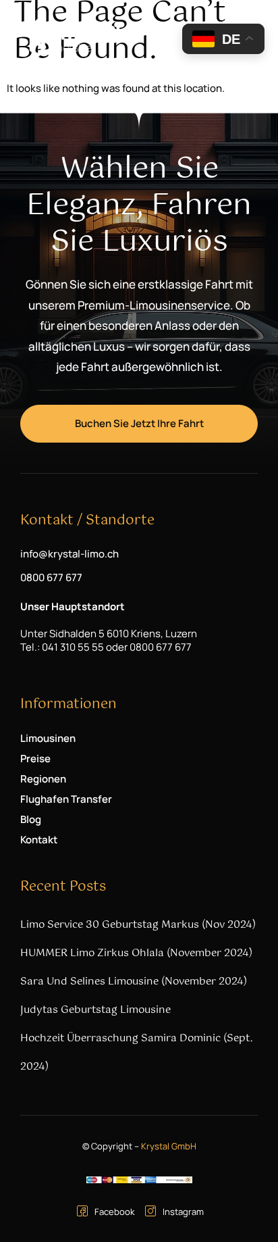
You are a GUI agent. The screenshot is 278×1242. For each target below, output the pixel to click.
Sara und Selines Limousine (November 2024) (133, 981)
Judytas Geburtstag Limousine (95, 1009)
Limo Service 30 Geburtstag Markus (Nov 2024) (138, 924)
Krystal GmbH (168, 1146)
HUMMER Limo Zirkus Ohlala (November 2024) (136, 953)
